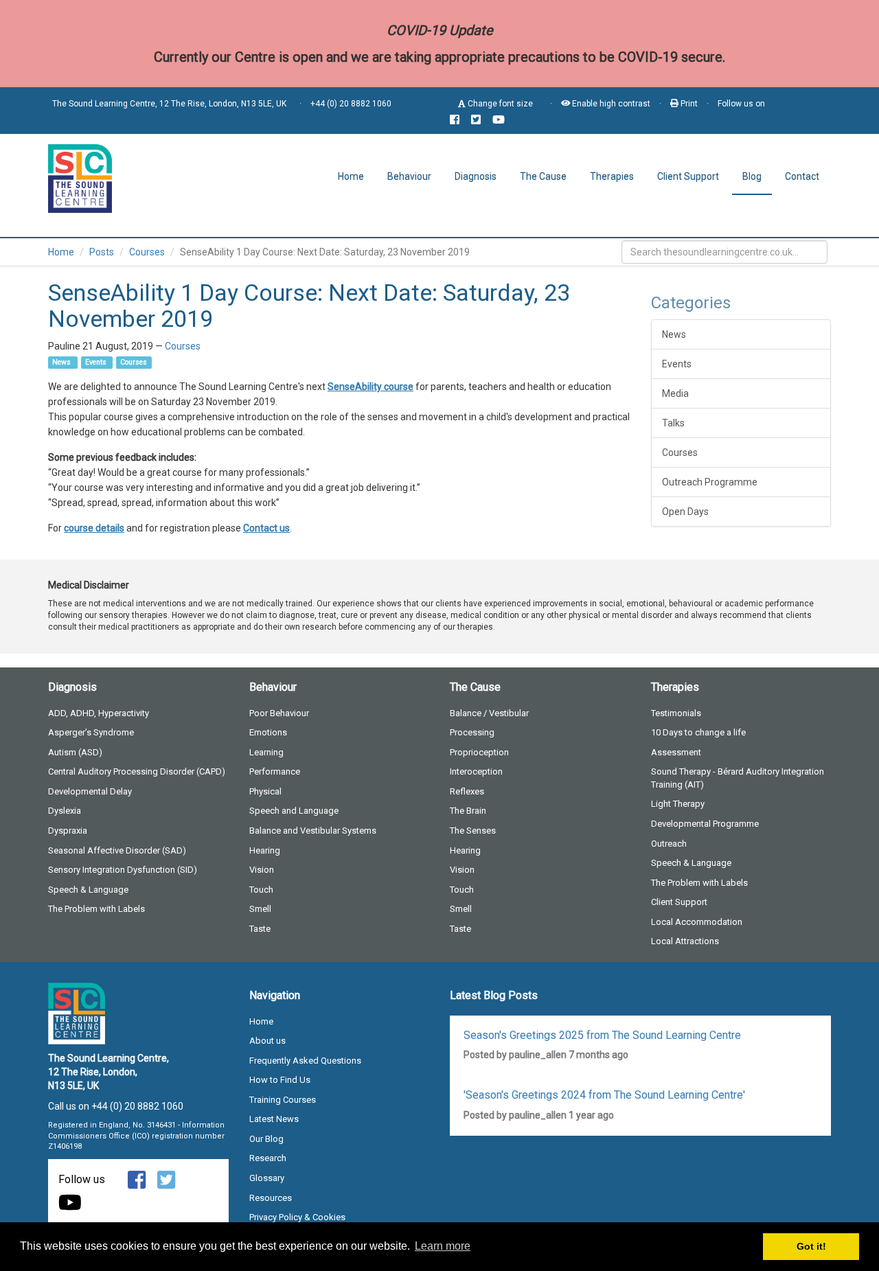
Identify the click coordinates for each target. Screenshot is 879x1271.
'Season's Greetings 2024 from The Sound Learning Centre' (604, 1094)
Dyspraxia (67, 830)
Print (688, 103)
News (62, 362)
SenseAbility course (370, 386)
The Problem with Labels (96, 909)
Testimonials (676, 713)
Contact (802, 176)
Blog (752, 176)
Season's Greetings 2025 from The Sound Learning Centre (602, 1035)
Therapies (612, 176)
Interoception (476, 771)
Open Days (685, 511)
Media (675, 393)
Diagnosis (475, 176)
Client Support (688, 176)
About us (267, 1040)
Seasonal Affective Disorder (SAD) (117, 850)
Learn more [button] (442, 1246)
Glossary (266, 1178)
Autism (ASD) (75, 752)
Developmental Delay (90, 791)
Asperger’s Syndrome (91, 732)
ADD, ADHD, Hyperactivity (98, 713)
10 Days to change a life (698, 732)
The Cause (543, 176)
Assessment (676, 752)
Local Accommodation (696, 922)
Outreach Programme (709, 482)
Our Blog (266, 1139)
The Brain (468, 810)
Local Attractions (685, 941)
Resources (270, 1198)
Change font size (499, 103)
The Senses (473, 830)
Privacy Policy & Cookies (297, 1217)
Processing (472, 732)
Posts (101, 252)
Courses (147, 252)
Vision (261, 869)
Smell (260, 909)
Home (351, 176)
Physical (265, 791)
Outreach (669, 843)
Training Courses (282, 1100)
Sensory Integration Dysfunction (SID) (122, 869)
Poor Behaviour (279, 713)
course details (94, 528)
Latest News (274, 1119)
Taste (260, 929)
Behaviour (409, 176)
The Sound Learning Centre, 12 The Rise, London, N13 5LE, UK (169, 103)
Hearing (264, 850)
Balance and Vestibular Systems (312, 830)
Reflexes (467, 791)
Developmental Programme (705, 823)
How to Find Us (279, 1080)
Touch (261, 889)
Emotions (268, 732)
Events (97, 362)
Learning (266, 752)
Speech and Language (294, 810)
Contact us (266, 528)
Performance (274, 771)
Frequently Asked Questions (305, 1060)
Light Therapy (678, 804)
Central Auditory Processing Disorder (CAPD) (136, 771)
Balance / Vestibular (489, 713)
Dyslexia (64, 810)
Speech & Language (88, 889)
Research (267, 1158)
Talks (673, 422)
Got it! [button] (811, 1246)
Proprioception (479, 752)
